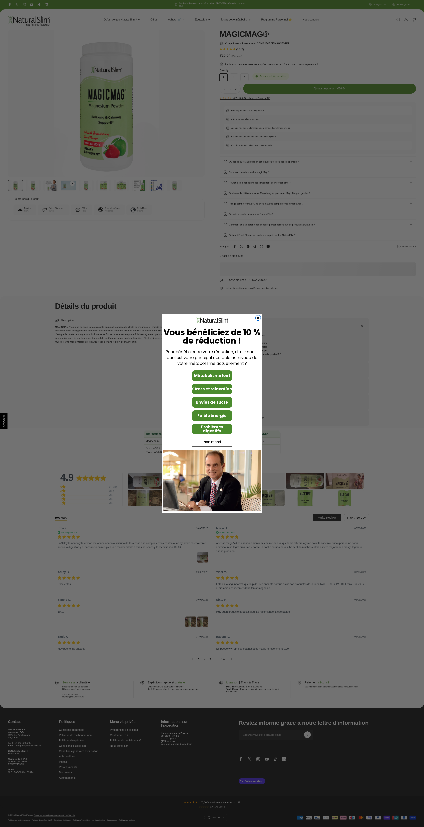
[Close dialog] (258, 318)
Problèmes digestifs (212, 429)
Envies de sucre (212, 402)
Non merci (212, 441)
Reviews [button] (3, 421)
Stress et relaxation (212, 389)
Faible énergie (212, 415)
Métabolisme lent (212, 375)
